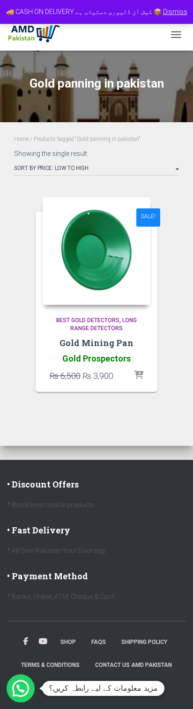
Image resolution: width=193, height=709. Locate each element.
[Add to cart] (138, 375)
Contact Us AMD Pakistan (133, 665)
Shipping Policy (144, 642)
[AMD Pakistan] (37, 34)
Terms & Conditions (50, 665)
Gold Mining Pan (96, 342)
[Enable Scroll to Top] (174, 690)
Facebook (26, 641)
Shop (68, 642)
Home (21, 139)
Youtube (43, 641)
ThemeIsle (128, 687)
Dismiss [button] (175, 11)
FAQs (98, 642)
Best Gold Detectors (87, 320)
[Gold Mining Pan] (96, 251)
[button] (21, 688)
